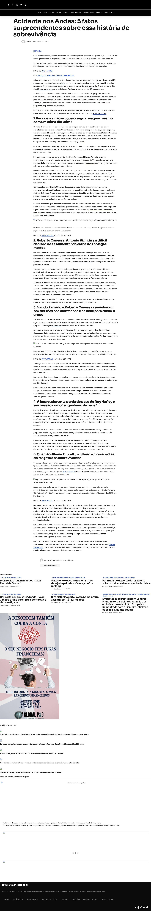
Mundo (19, 577)
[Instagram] (17, 5)
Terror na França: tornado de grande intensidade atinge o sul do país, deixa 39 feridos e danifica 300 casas (42, 744)
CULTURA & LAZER (68, 13)
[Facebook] (13, 5)
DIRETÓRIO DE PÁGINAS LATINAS (92, 13)
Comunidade (112, 594)
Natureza (60, 577)
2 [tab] (75, 853)
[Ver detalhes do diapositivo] (75, 841)
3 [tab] (77, 853)
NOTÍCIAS (45, 13)
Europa (116, 577)
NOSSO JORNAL (109, 13)
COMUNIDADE (56, 13)
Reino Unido (61, 594)
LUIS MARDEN (47, 71)
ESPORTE (78, 13)
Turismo (71, 577)
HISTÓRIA (37, 51)
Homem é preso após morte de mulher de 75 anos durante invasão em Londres (31, 772)
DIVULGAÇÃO (48, 235)
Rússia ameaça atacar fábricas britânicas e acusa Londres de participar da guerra (32, 753)
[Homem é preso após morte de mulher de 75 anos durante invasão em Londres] (1, 769)
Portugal (121, 577)
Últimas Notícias (11, 577)
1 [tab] (73, 853)
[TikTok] (25, 5)
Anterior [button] (5, 840)
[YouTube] (21, 5)
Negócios (105, 594)
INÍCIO (39, 13)
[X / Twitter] (9, 5)
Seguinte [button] (145, 840)
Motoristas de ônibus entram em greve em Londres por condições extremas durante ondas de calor (39, 763)
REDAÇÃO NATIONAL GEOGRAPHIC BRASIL (56, 75)
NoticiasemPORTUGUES (75, 4)
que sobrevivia (60, 472)
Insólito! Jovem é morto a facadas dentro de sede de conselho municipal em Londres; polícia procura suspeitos (44, 735)
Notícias (3, 577)
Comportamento (108, 577)
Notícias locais (126, 594)
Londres (134, 594)
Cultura (54, 577)
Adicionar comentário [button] (51, 565)
